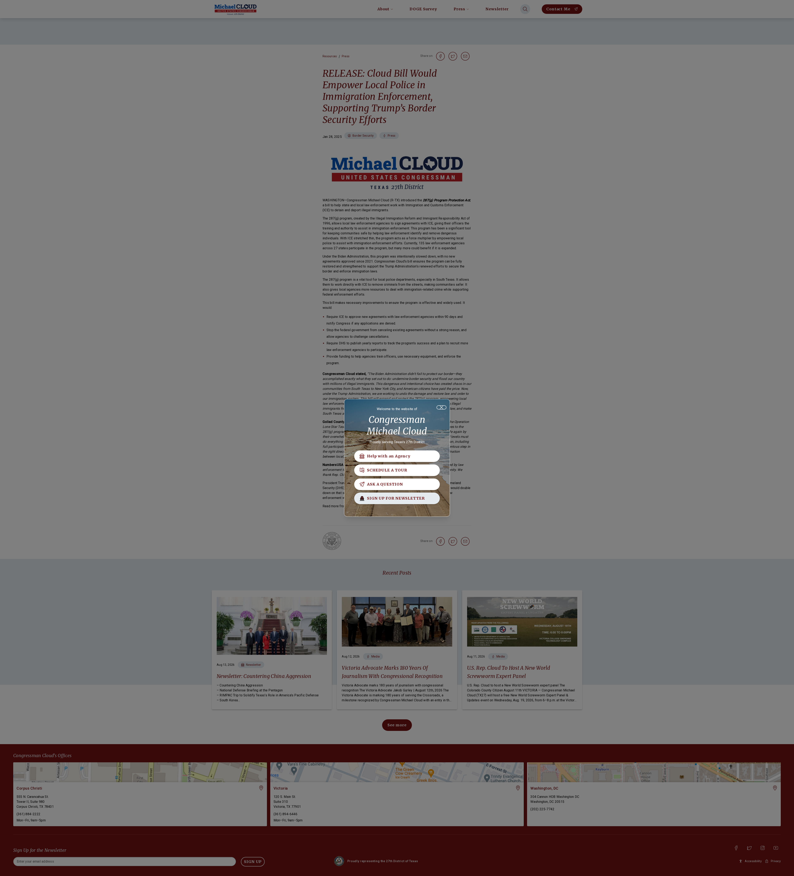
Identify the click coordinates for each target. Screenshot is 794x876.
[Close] (441, 407)
